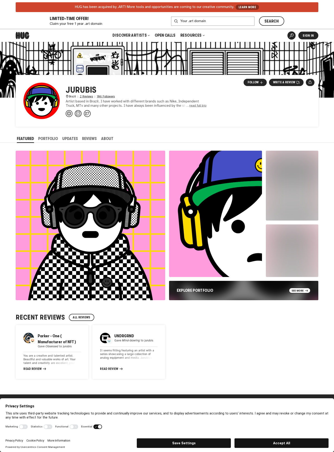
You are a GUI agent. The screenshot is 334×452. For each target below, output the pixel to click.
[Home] (22, 35)
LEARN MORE (247, 7)
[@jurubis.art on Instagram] (78, 113)
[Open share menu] (310, 82)
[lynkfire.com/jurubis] (69, 113)
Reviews (89, 138)
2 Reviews (86, 96)
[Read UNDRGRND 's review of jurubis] (128, 352)
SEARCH (271, 21)
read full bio (198, 105)
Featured (25, 138)
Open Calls (165, 35)
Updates (70, 138)
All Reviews (81, 317)
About (107, 138)
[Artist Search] (291, 35)
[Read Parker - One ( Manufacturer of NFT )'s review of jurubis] (52, 352)
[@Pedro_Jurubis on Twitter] (87, 113)
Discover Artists (129, 35)
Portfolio (48, 138)
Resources (191, 35)
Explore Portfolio (195, 290)
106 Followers (106, 96)
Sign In (308, 35)
